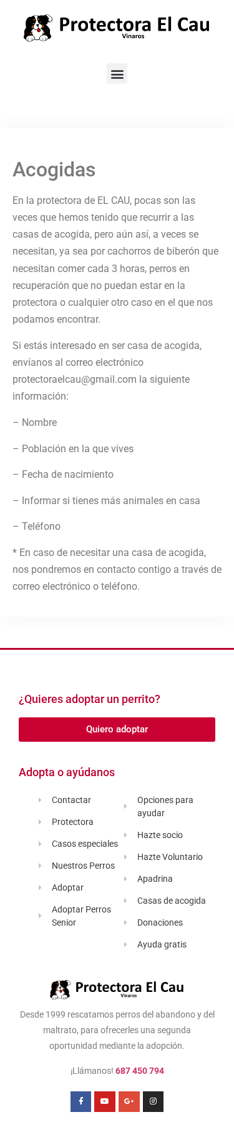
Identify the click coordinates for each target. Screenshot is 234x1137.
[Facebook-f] (81, 1102)
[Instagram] (153, 1102)
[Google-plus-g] (129, 1102)
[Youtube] (104, 1102)
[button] (117, 73)
